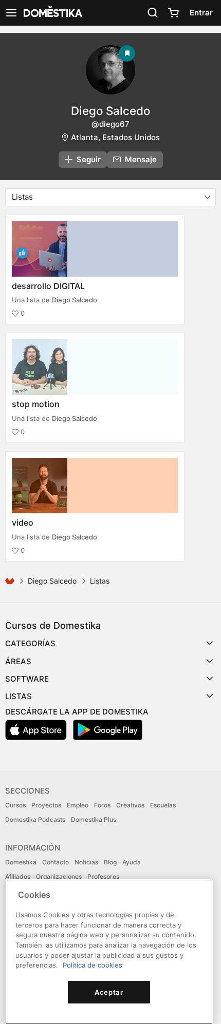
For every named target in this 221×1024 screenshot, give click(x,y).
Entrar (201, 12)
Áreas (18, 661)
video (22, 522)
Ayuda (131, 862)
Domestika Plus (93, 819)
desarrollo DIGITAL (48, 286)
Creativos (130, 805)
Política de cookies (92, 965)
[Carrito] (173, 13)
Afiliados (17, 876)
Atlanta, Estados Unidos (115, 137)
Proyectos (46, 805)
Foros (102, 805)
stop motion (36, 404)
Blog (110, 862)
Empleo (77, 805)
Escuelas (163, 805)
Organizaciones (59, 876)
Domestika (20, 862)
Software (27, 679)
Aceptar (109, 992)
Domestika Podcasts (35, 819)
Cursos (15, 805)
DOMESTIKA (52, 13)
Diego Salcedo (110, 111)
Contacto (55, 862)
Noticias (86, 862)
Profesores (103, 876)
